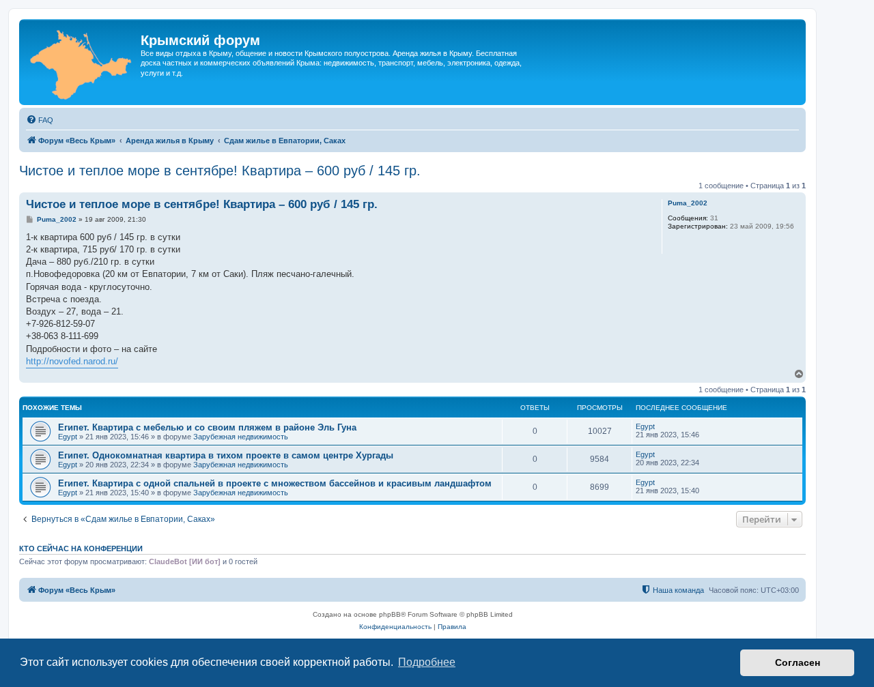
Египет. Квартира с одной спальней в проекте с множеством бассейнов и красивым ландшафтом (275, 483)
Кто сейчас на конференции (81, 548)
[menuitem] (39, 120)
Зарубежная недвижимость (240, 437)
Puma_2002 (687, 203)
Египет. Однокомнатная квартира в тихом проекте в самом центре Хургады (225, 455)
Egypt (67, 437)
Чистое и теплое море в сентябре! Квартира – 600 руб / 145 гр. (220, 170)
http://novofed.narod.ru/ (72, 361)
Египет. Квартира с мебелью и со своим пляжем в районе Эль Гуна (207, 427)
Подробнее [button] (426, 662)
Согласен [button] (797, 662)
